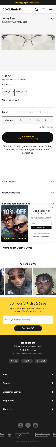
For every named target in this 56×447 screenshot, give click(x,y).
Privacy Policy (10, 435)
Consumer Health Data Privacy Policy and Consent (22, 435)
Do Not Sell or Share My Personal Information (42, 435)
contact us (27, 153)
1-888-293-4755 (28, 350)
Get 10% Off (28, 328)
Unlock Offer (41, 227)
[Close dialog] (53, 207)
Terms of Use (2, 435)
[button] (28, 281)
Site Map (54, 435)
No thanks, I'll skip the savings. (41, 236)
